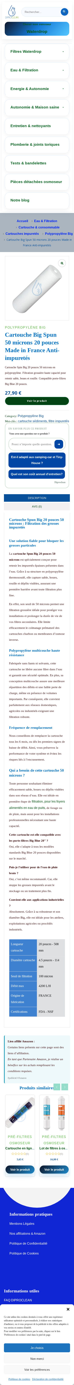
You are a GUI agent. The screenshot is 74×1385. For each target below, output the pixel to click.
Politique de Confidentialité (28, 1243)
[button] (68, 1309)
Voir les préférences (37, 1369)
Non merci (37, 1358)
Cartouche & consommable (39, 227)
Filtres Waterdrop (25, 51)
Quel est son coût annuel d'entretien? (37, 474)
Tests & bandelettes (28, 163)
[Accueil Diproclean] (12, 12)
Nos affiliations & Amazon (27, 1233)
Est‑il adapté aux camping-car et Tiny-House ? (37, 460)
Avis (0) (37, 506)
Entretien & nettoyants (30, 126)
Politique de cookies (19, 1379)
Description (37, 498)
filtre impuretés (59, 421)
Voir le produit (37, 401)
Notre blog (19, 200)
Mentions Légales (21, 1223)
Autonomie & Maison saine (34, 107)
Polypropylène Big (59, 233)
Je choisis (37, 1348)
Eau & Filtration (24, 70)
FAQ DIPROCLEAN (18, 1300)
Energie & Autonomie (29, 89)
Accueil (22, 221)
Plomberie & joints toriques (35, 144)
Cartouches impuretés (22, 233)
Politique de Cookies (24, 1253)
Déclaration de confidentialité (48, 1379)
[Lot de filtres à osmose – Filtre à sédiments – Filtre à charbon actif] (54, 1113)
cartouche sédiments (32, 421)
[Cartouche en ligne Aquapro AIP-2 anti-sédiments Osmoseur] (20, 1113)
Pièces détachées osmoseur (36, 182)
